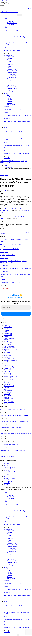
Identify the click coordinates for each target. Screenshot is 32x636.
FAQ (5, 351)
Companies (10, 63)
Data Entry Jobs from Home (8, 456)
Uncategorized (4, 175)
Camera (9, 98)
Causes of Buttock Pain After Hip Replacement (17, 37)
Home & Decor (11, 77)
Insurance (7, 374)
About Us (6, 19)
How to (7, 371)
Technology (7, 93)
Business (9, 61)
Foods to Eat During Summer (12, 50)
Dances (9, 80)
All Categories (8, 55)
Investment (10, 64)
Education (10, 58)
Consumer (8, 335)
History (9, 83)
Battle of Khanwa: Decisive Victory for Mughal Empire (15, 433)
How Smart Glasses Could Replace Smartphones (17, 115)
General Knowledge (10, 360)
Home (5, 18)
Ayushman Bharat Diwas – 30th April (10, 427)
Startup (9, 66)
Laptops (9, 101)
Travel (5, 127)
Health (5, 26)
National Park (9, 386)
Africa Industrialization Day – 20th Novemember (14, 421)
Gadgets (9, 99)
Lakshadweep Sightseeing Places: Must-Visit (16, 153)
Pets (5, 389)
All (8, 95)
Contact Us (7, 158)
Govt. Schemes (9, 362)
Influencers (8, 373)
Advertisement (11, 24)
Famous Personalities (13, 71)
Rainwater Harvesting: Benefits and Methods (12, 450)
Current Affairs (9, 338)
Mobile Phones (11, 104)
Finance (7, 354)
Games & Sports (11, 74)
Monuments (10, 85)
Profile (30, 9)
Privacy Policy (8, 479)
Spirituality (7, 395)
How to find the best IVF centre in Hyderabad (13, 409)
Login (26, 9)
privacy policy (18, 318)
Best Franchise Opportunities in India (10, 444)
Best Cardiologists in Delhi (11, 30)
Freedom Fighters (12, 72)
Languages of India (12, 88)
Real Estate (10, 90)
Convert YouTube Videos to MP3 (13, 109)
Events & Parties (11, 69)
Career (6, 331)
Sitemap (6, 484)
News (6, 387)
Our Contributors (12, 23)
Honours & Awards (10, 370)
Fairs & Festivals (9, 347)
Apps (8, 96)
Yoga (6, 403)
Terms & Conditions (9, 478)
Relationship (10, 91)
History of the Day (12, 76)
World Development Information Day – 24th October (15, 415)
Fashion (9, 82)
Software (9, 103)
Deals (6, 341)
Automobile (10, 60)
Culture (9, 79)
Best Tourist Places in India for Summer (15, 132)
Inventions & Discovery (14, 87)
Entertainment (11, 56)
